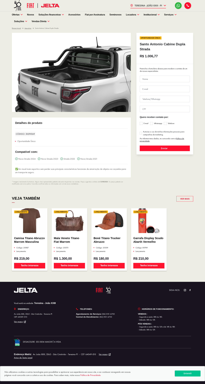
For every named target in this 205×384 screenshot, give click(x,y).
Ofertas (16, 14)
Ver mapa (18, 322)
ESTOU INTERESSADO (165, 148)
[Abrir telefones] (187, 5)
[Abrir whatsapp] (178, 5)
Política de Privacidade (90, 375)
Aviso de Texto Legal (23, 357)
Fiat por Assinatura (95, 14)
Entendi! (188, 373)
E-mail (146, 123)
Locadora (131, 14)
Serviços (168, 14)
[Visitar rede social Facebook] (188, 290)
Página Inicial (16, 28)
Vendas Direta (39, 21)
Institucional (150, 14)
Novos (30, 14)
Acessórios (74, 14)
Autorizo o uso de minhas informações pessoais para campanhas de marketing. (163, 133)
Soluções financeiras (49, 14)
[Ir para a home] (50, 6)
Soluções (19, 21)
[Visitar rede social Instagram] (183, 290)
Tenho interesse (29, 265)
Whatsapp (158, 123)
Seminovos (115, 14)
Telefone (171, 123)
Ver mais (185, 199)
